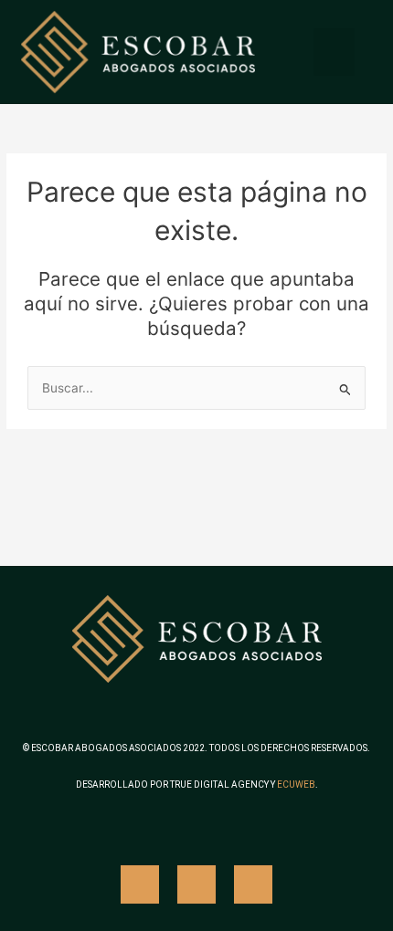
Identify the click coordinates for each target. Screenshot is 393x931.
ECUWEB (296, 784)
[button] (334, 52)
